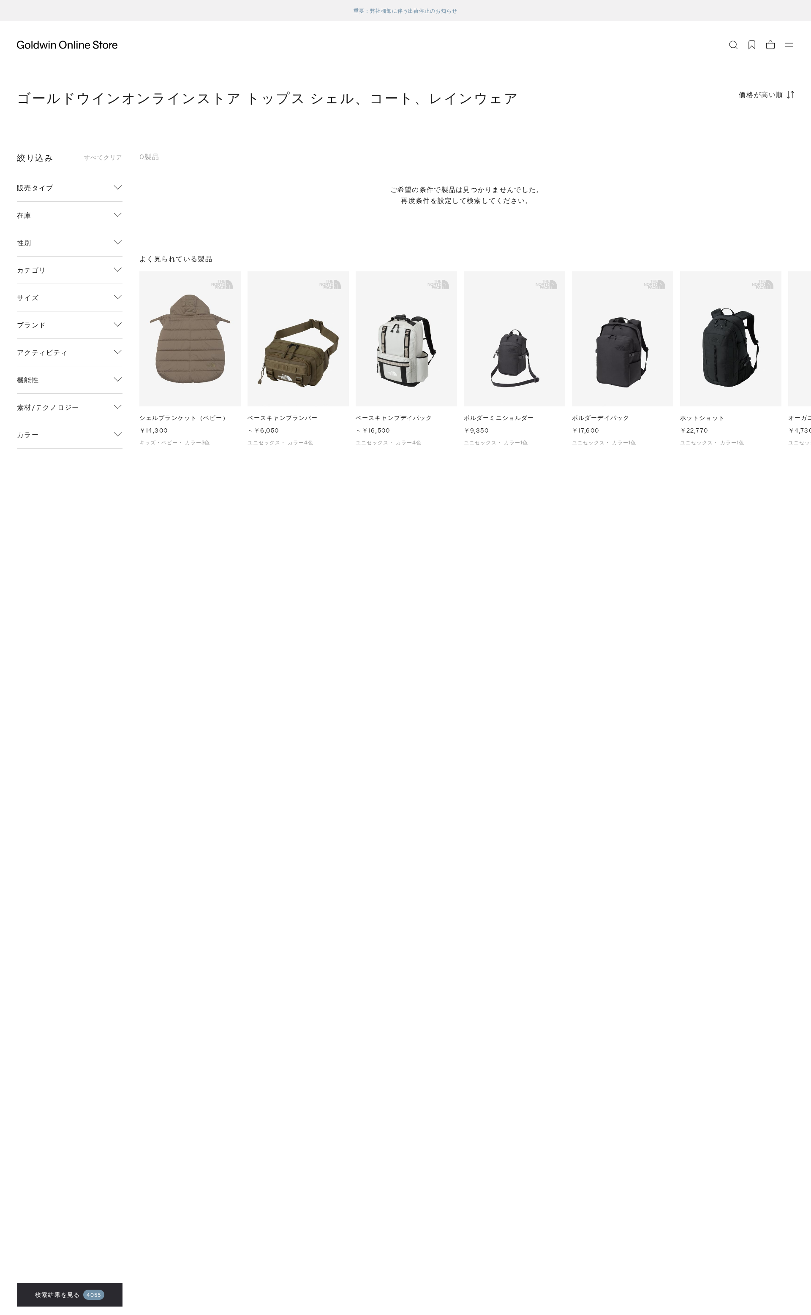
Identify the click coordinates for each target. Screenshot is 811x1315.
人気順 (731, 127)
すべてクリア (103, 157)
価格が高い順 (761, 94)
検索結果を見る (68, 1295)
